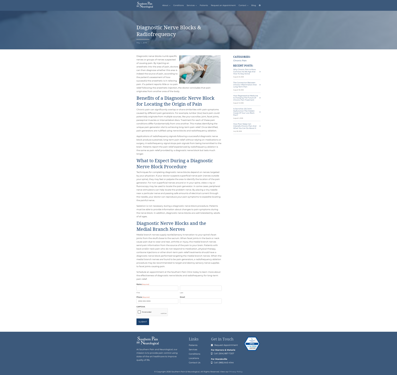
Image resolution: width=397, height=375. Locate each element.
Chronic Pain (240, 60)
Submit (143, 322)
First (138, 293)
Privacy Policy (235, 372)
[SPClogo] (144, 3)
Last (181, 293)
